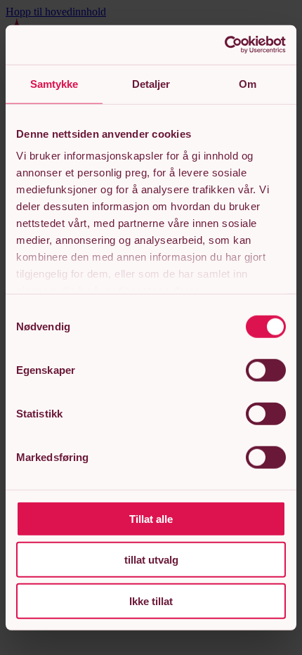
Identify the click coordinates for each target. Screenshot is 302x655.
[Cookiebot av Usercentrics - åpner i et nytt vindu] (224, 45)
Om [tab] (247, 83)
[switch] (266, 369)
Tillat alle (151, 518)
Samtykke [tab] (54, 83)
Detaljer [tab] (151, 83)
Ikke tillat (151, 601)
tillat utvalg (151, 560)
